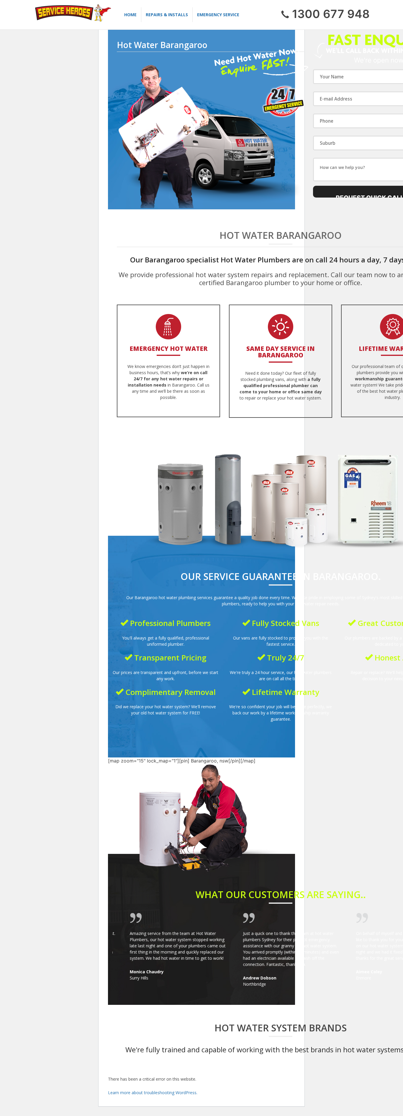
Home (130, 14)
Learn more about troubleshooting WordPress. (152, 1092)
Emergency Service (218, 14)
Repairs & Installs (167, 14)
